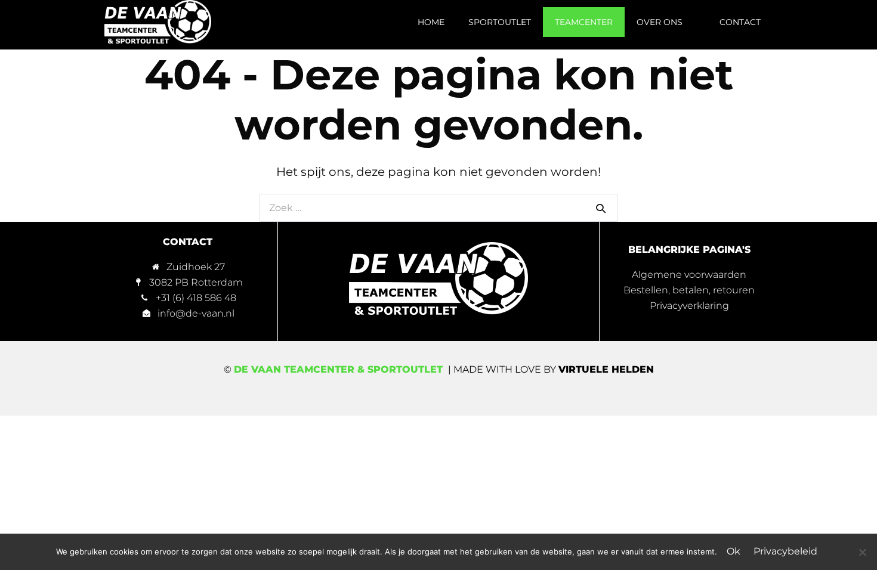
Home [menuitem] (431, 22)
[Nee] (862, 552)
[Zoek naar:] (438, 207)
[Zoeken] (601, 208)
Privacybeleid (785, 551)
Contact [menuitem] (740, 22)
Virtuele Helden (606, 369)
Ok (733, 551)
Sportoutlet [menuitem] (499, 22)
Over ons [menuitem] (660, 22)
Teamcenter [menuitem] (584, 22)
